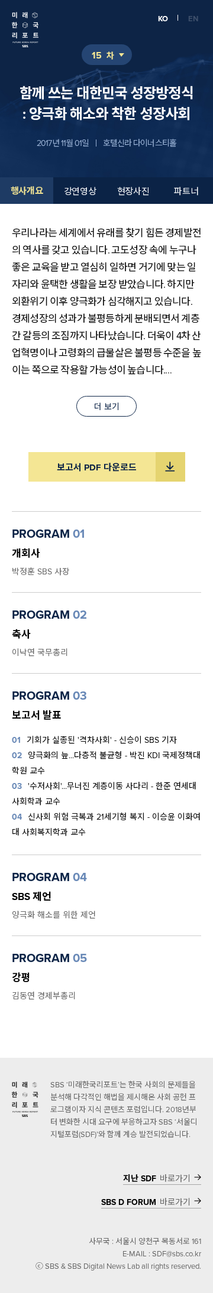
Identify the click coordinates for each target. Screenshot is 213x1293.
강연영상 (80, 191)
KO (163, 18)
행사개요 (27, 190)
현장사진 (133, 191)
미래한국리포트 (25, 29)
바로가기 (157, 1179)
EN (193, 18)
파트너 (186, 191)
